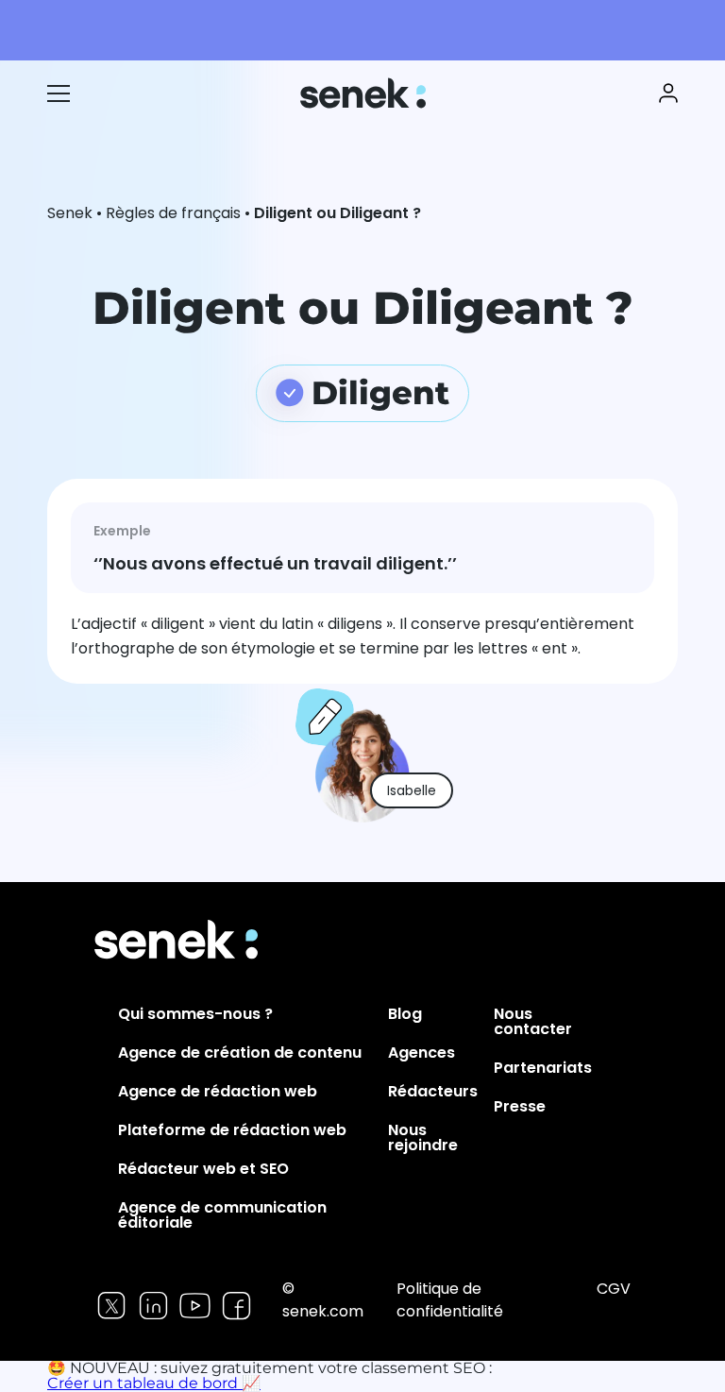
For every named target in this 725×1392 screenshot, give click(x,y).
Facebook (236, 1305)
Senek (365, 93)
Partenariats (543, 1067)
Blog (405, 1014)
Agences (421, 1052)
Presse (520, 1106)
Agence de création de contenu (240, 1052)
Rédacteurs (433, 1091)
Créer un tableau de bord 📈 (154, 1383)
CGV (614, 1288)
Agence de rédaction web (217, 1091)
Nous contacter (533, 1021)
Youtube (194, 1305)
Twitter (111, 1305)
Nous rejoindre (423, 1137)
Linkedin (153, 1305)
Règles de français (173, 213)
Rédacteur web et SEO (203, 1169)
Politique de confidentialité (449, 1300)
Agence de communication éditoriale (222, 1215)
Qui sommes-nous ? (195, 1014)
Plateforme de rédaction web (232, 1130)
